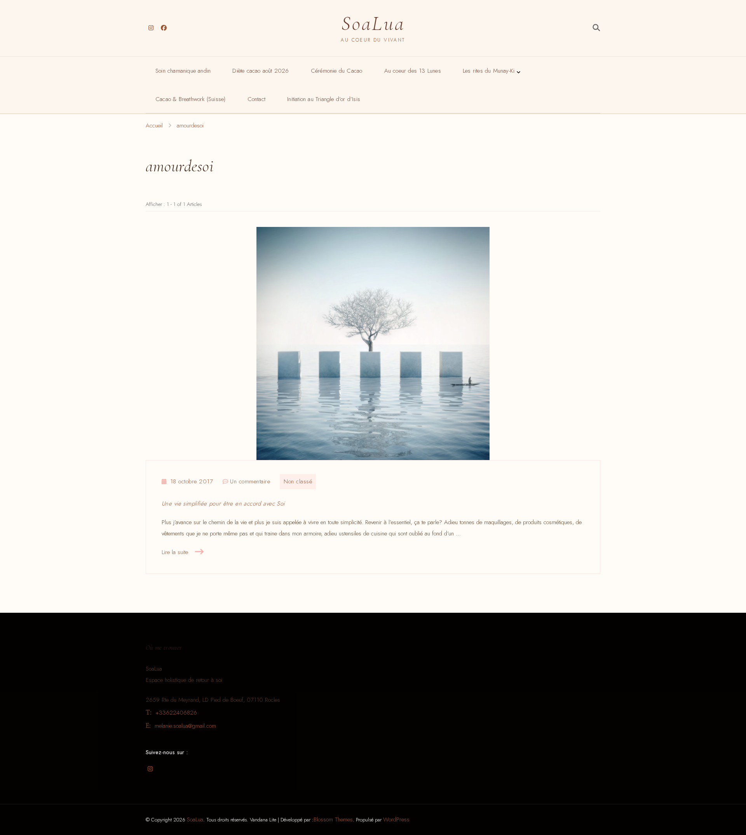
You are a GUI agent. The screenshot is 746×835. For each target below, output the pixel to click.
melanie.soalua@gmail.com (185, 726)
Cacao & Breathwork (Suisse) (190, 99)
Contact (256, 99)
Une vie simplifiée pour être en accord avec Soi (223, 503)
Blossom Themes (333, 819)
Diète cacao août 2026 (260, 70)
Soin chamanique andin (183, 70)
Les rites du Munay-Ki (488, 70)
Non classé (298, 481)
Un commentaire (250, 482)
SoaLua (373, 23)
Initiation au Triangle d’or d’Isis (323, 99)
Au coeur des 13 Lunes (412, 70)
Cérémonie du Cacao (337, 70)
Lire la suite (175, 552)
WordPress (396, 819)
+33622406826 (176, 712)
